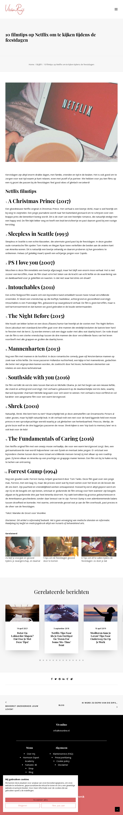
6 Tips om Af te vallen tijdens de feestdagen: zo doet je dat (97, 559)
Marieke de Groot (21, 512)
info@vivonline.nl (61, 730)
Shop (30, 768)
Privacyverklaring (63, 757)
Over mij (31, 753)
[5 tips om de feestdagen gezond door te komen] (60, 546)
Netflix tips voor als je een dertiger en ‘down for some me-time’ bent (61, 639)
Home (31, 64)
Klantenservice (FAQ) (63, 753)
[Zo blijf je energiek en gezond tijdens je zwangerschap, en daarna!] (22, 546)
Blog (61, 705)
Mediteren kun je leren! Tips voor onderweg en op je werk (100, 637)
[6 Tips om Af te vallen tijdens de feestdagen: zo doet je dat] (98, 546)
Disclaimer (63, 764)
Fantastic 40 (31, 764)
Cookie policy (63, 761)
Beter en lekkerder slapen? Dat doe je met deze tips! (22, 637)
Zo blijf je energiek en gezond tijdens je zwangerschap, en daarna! (22, 559)
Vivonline (41, 512)
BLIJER (39, 64)
